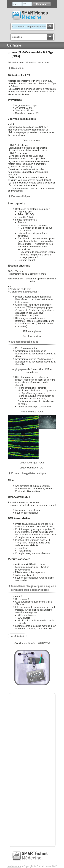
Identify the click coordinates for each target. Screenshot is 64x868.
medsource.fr (14, 866)
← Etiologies (17, 636)
